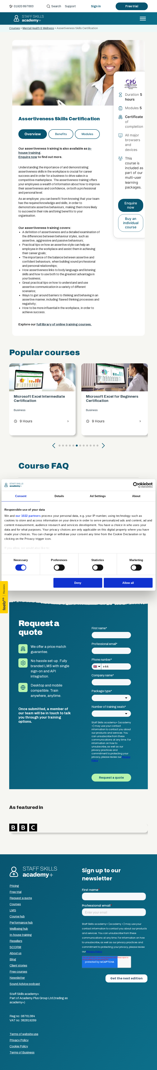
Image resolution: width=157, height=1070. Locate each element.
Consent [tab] (21, 496)
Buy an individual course (130, 223)
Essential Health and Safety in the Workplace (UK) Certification (114, 398)
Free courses (18, 971)
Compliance (93, 410)
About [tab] (136, 496)
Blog (13, 959)
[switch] (59, 567)
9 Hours (23, 421)
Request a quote (21, 898)
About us (15, 953)
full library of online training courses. (64, 324)
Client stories (18, 965)
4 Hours (95, 421)
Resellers (16, 941)
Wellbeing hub (19, 928)
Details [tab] (59, 496)
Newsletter (17, 977)
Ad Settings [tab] (98, 496)
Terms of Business (22, 1052)
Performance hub (21, 922)
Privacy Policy (19, 1040)
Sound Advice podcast (25, 984)
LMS (13, 910)
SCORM (15, 947)
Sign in (96, 6)
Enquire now (27, 157)
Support (70, 6)
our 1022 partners (28, 515)
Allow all (128, 582)
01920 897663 (24, 6)
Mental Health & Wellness (38, 28)
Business (19, 410)
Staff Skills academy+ (28, 18)
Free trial (131, 6)
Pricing (14, 885)
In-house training (21, 934)
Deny (77, 582)
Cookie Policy (19, 1046)
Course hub (17, 916)
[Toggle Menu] (143, 18)
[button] (54, 445)
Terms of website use (24, 1034)
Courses (14, 28)
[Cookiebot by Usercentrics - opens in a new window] (136, 485)
